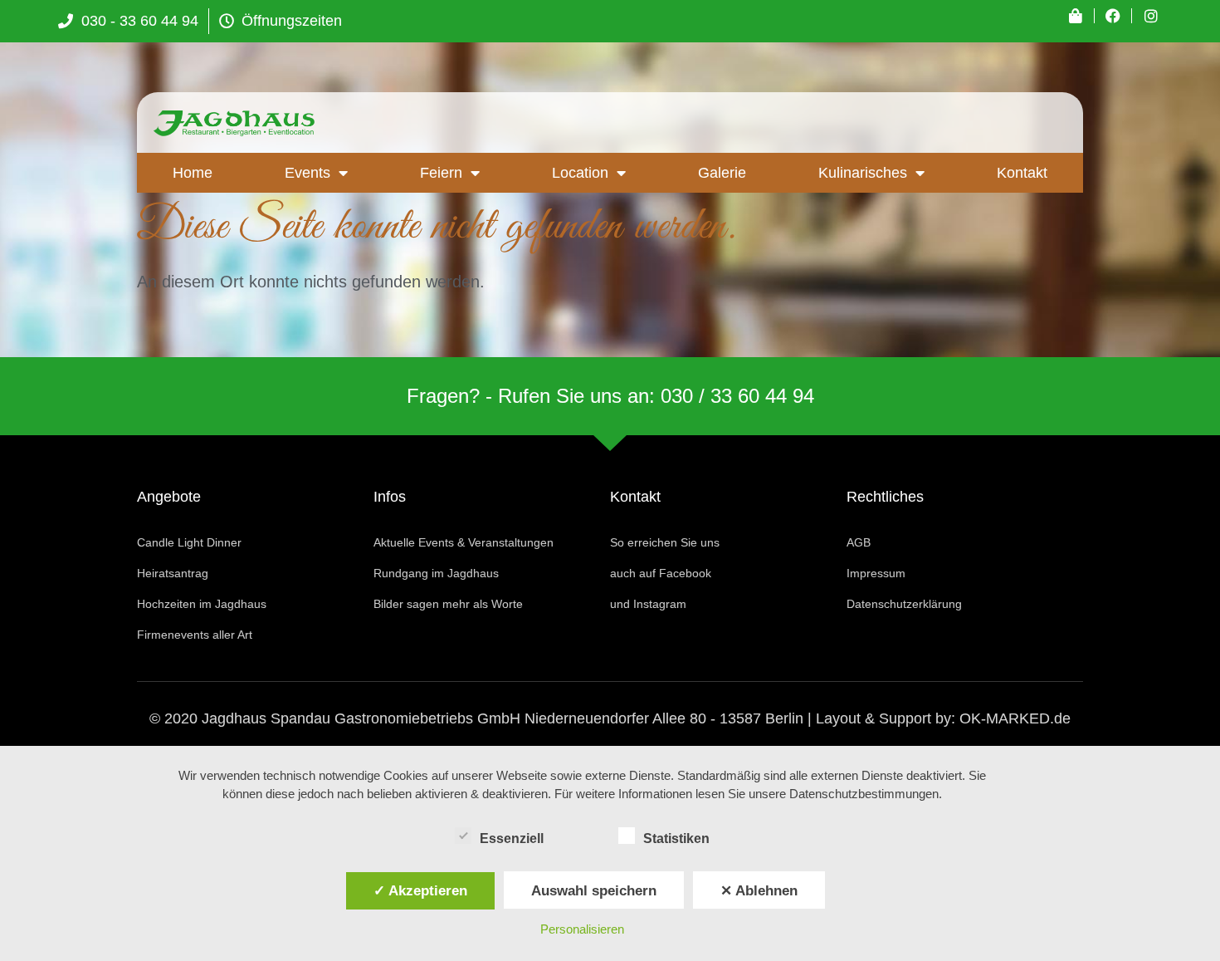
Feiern (441, 172)
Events (307, 172)
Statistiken (676, 838)
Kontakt (1022, 172)
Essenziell (512, 838)
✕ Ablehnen (759, 890)
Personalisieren (582, 929)
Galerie (722, 172)
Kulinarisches (862, 172)
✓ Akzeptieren (420, 890)
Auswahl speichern (593, 890)
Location (580, 172)
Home (192, 172)
